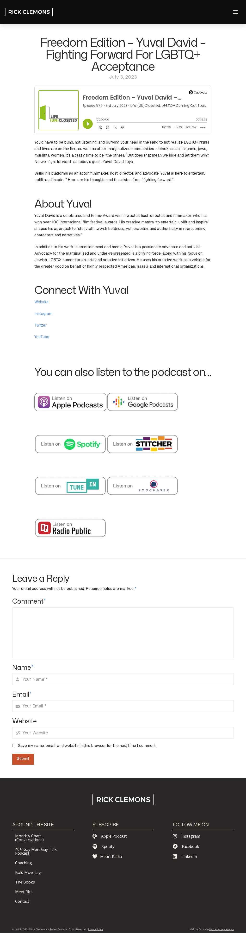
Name (22, 667)
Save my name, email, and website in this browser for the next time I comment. (87, 745)
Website (41, 301)
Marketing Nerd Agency (221, 929)
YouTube (41, 336)
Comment (29, 601)
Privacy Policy (95, 929)
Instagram (43, 313)
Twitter (40, 325)
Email (22, 694)
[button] (235, 12)
